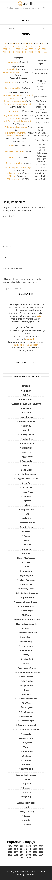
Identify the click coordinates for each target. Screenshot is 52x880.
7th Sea (26, 395)
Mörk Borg (27, 637)
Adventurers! (27, 399)
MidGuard (26, 615)
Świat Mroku (27, 712)
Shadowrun (26, 694)
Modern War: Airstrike (26, 624)
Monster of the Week (27, 632)
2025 (11, 43)
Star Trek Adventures (27, 698)
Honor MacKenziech (26, 558)
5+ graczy (26, 796)
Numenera (27, 650)
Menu (27, 20)
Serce (26, 690)
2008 (31, 49)
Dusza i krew (15, 118)
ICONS (27, 562)
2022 (31, 43)
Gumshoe (26, 549)
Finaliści (26, 386)
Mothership (26, 641)
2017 (18, 46)
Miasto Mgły (27, 610)
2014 (37, 46)
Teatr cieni (12, 69)
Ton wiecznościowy (14, 163)
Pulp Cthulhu (27, 681)
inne (27, 566)
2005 (16, 854)
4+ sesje (27, 824)
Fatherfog (26, 518)
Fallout (26, 505)
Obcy (26, 654)
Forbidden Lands (27, 522)
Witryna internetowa (12, 268)
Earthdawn (26, 487)
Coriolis (26, 430)
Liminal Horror (27, 606)
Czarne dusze (10, 82)
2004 (5, 52)
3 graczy (27, 788)
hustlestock (30, 874)
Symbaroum (27, 716)
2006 (44, 49)
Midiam (12, 176)
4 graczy (27, 792)
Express (45, 52)
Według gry (26, 390)
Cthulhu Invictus (27, 443)
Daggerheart (27, 456)
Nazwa (7, 246)
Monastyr (26, 628)
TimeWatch (26, 734)
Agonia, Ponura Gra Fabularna (26, 404)
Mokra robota (12, 173)
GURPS (26, 553)
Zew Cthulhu (27, 769)
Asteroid (10, 145)
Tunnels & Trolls (26, 738)
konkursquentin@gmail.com (26, 321)
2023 (24, 43)
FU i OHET (26, 531)
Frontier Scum (27, 527)
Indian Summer (14, 135)
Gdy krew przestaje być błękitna (18, 104)
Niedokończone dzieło (15, 151)
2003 (11, 52)
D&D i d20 (26, 452)
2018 (11, 46)
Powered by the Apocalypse (26, 672)
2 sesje (27, 816)
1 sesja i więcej (27, 811)
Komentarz (9, 216)
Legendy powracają (13, 111)
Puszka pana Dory (13, 88)
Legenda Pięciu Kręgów (27, 602)
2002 (18, 52)
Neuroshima (27, 646)
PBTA (26, 663)
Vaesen (26, 747)
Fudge (27, 536)
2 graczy (27, 783)
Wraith (26, 764)
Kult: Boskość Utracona (27, 593)
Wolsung (27, 760)
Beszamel (26, 412)
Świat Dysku (27, 707)
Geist (26, 540)
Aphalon (27, 408)
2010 (18, 49)
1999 (37, 52)
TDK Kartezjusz (14, 179)
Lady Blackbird (27, 597)
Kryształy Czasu (26, 588)
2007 (37, 49)
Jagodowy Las (26, 575)
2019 (5, 46)
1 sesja (27, 807)
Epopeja (27, 496)
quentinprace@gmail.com (26, 345)
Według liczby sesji (26, 802)
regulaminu (30, 339)
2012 (5, 49)
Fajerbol (27, 500)
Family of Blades (27, 509)
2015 (31, 46)
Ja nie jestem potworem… (14, 132)
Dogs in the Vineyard (27, 474)
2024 (18, 43)
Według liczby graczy (26, 775)
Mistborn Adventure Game (27, 619)
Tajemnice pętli (27, 720)
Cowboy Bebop (27, 434)
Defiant (26, 465)
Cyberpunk (26, 448)
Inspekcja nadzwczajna (15, 101)
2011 (11, 49)
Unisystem (27, 742)
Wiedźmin (26, 756)
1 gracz (26, 779)
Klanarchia (27, 584)
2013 (44, 46)
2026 (5, 43)
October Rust (26, 659)
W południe (13, 62)
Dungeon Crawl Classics (27, 478)
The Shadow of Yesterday (27, 729)
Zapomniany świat (11, 72)
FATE (26, 514)
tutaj (39, 316)
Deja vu (12, 157)
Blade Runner (26, 417)
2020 (44, 43)
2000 (31, 52)
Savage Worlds (27, 685)
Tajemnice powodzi (27, 725)
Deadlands (27, 461)
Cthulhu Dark (26, 439)
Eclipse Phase (26, 492)
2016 (24, 46)
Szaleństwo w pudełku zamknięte (18, 121)
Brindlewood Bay (27, 421)
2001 (24, 52)
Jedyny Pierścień (27, 580)
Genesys (27, 544)
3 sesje (27, 820)
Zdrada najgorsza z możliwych (18, 167)
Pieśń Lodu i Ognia (27, 668)
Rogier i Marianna (12, 115)
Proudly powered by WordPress (21, 871)
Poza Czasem (27, 676)
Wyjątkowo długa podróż (16, 127)
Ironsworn (27, 571)
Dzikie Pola (26, 483)
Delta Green (26, 470)
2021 (37, 43)
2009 (24, 49)
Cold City (26, 426)
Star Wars (26, 703)
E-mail (6, 257)
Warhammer (27, 751)
